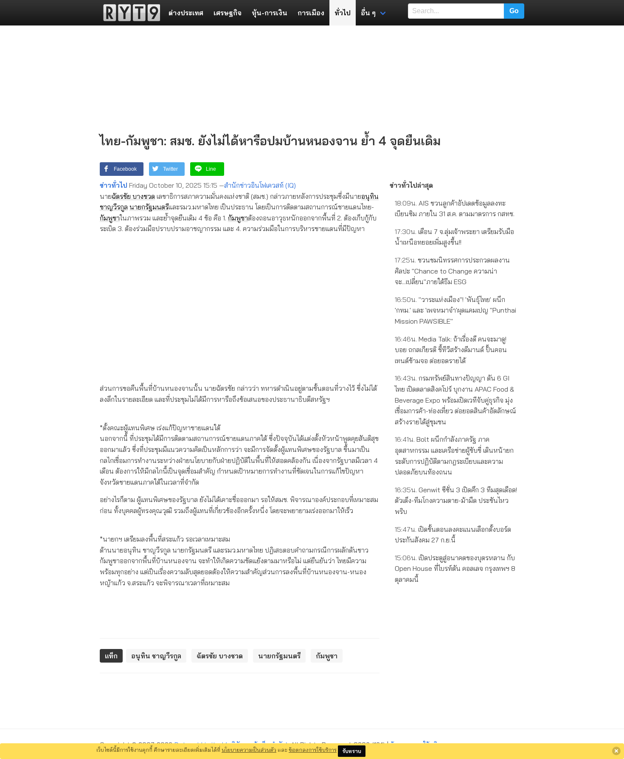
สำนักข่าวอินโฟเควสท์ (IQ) (260, 185)
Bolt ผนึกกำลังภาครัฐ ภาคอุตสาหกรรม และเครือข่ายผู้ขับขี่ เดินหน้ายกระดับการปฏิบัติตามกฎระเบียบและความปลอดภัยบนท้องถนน (454, 455)
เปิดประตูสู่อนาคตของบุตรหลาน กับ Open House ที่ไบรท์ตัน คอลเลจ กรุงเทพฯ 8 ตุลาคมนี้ (455, 568)
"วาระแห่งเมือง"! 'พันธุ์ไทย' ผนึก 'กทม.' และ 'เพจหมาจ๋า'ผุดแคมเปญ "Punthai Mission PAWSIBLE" (455, 310)
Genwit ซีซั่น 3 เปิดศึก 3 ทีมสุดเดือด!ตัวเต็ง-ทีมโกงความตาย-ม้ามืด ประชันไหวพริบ (456, 500)
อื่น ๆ (368, 12)
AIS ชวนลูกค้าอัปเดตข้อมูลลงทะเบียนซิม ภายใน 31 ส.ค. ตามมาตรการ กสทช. (454, 208)
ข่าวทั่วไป (113, 185)
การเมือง (311, 12)
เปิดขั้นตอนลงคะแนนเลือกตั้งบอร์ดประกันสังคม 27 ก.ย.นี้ (453, 535)
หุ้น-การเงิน (269, 12)
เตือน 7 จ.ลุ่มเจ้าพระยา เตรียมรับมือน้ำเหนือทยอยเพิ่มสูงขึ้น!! (454, 237)
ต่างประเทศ (186, 12)
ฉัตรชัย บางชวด (133, 196)
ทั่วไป (342, 12)
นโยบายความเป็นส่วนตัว (249, 749)
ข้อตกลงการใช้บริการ (313, 749)
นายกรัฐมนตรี (149, 207)
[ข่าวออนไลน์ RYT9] (129, 12)
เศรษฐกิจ (228, 12)
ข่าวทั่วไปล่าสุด (411, 185)
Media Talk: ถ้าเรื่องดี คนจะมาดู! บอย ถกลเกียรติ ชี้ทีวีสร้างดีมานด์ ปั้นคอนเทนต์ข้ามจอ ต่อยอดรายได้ (451, 350)
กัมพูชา (110, 218)
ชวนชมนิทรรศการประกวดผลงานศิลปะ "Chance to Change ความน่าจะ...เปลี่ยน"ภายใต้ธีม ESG (452, 271)
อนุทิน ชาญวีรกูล (156, 656)
